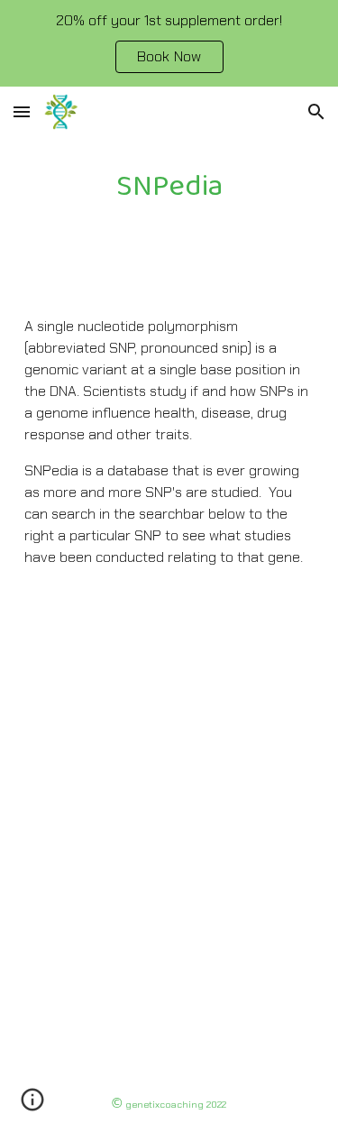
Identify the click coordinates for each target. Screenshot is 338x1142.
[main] (169, 187)
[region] (169, 43)
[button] (21, 111)
